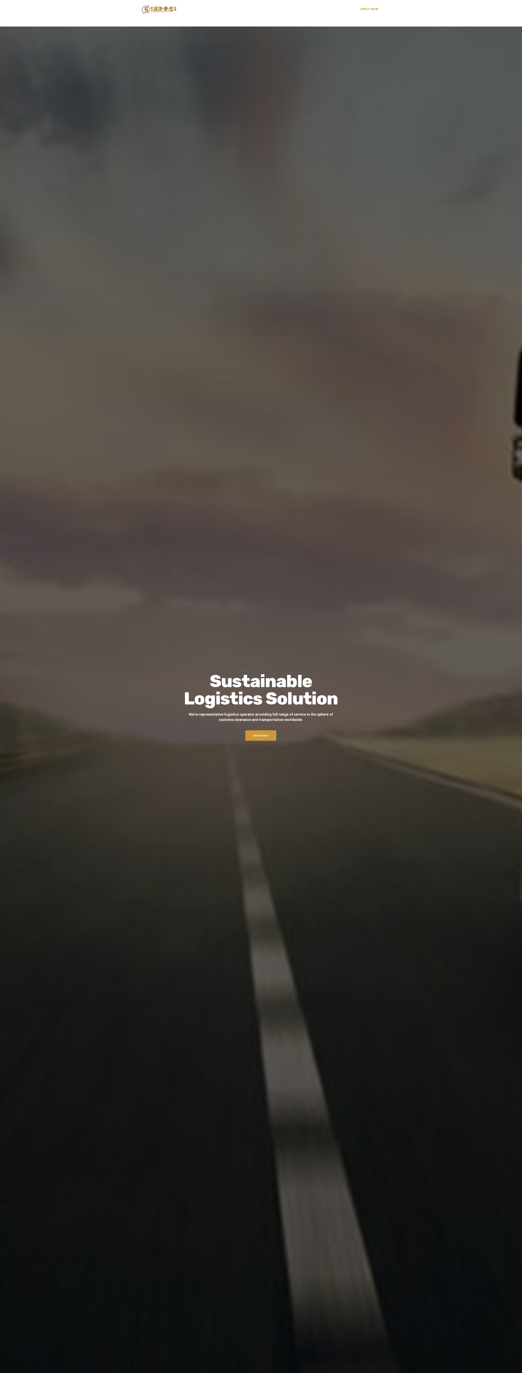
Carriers (307, 9)
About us (268, 9)
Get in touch (345, 9)
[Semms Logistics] (159, 9)
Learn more (261, 735)
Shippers (288, 9)
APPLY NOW (369, 9)
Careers (324, 9)
